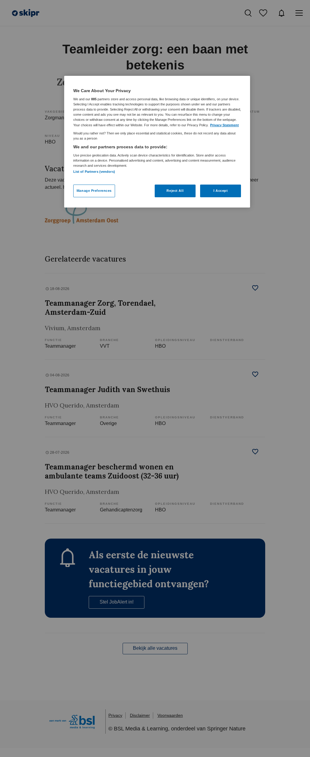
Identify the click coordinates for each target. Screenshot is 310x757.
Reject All (175, 190)
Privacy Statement (224, 125)
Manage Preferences (94, 190)
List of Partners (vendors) (94, 171)
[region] (157, 142)
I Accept (220, 190)
